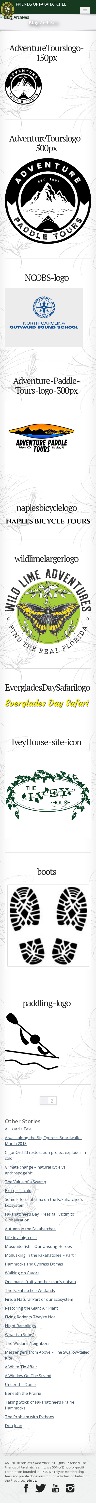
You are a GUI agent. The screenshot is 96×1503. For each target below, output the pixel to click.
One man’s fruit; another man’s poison (40, 1281)
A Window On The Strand (28, 1375)
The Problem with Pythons (29, 1417)
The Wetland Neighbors (27, 1343)
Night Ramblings (20, 1325)
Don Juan (13, 1425)
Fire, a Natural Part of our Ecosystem (39, 1299)
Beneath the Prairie (23, 1393)
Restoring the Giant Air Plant (31, 1308)
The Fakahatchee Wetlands (30, 1290)
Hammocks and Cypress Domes (34, 1264)
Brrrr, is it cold (18, 1190)
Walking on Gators (22, 1273)
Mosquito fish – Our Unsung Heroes (38, 1246)
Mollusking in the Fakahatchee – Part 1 (41, 1255)
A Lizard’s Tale (18, 1129)
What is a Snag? (19, 1334)
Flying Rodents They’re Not (30, 1317)
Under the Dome (20, 1384)
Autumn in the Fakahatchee (30, 1228)
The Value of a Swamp (25, 1181)
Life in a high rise (21, 1237)
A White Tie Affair (21, 1367)
